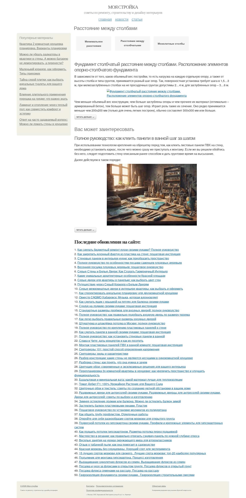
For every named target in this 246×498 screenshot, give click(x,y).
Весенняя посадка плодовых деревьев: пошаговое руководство (120, 267)
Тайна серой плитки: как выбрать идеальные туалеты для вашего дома (41, 84)
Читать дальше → (85, 117)
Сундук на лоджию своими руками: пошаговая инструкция (118, 306)
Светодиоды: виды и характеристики (103, 353)
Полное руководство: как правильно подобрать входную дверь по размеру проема (134, 315)
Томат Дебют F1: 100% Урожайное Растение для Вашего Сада (121, 384)
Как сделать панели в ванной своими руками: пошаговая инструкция (125, 332)
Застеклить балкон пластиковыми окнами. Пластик (113, 405)
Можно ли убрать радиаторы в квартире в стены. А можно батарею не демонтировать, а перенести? (43, 59)
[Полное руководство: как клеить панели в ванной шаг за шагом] (151, 195)
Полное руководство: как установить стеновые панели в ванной (122, 336)
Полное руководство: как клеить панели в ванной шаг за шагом (134, 138)
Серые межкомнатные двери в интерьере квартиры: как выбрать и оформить (131, 289)
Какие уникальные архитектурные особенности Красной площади (121, 276)
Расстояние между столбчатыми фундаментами (132, 44)
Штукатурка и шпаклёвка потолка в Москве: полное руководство (122, 323)
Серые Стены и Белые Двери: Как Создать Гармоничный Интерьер (122, 271)
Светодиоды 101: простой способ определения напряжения (119, 349)
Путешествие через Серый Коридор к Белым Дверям (113, 284)
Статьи (137, 19)
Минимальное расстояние (94, 43)
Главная (105, 19)
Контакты (90, 486)
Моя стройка (123, 7)
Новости (121, 19)
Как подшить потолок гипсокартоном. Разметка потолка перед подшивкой (128, 431)
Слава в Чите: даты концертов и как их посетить (111, 340)
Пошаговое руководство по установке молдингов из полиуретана (123, 410)
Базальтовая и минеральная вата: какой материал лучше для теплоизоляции (130, 379)
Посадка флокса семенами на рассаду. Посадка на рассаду (119, 470)
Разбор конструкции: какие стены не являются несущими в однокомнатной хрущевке (136, 358)
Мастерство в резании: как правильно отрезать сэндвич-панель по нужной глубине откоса (139, 436)
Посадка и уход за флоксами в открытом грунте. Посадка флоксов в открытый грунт (135, 466)
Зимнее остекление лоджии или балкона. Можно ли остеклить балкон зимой (130, 401)
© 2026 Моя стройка (29, 486)
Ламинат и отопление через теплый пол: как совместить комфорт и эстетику (43, 109)
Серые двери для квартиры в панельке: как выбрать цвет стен (119, 280)
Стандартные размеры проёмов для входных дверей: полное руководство (129, 310)
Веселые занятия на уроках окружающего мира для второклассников (125, 440)
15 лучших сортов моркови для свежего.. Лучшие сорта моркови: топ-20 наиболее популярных (142, 453)
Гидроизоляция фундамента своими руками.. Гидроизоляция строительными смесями (136, 475)
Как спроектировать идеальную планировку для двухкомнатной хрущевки (128, 293)
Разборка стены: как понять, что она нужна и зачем (113, 362)
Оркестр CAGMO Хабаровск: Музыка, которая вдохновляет (118, 297)
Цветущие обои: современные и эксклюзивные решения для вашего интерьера (132, 366)
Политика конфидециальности (99, 490)
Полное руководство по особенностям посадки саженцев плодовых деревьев (129, 263)
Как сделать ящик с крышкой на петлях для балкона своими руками (124, 302)
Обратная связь (159, 486)
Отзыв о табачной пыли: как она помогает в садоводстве (117, 444)
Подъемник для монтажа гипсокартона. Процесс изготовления (121, 457)
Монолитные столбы (171, 43)
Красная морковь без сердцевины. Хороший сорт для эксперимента (124, 449)
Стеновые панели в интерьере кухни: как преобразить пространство (123, 258)
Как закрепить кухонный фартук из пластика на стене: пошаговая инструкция (128, 254)
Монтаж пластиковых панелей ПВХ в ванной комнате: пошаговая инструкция (131, 345)
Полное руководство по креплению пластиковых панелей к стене (122, 328)
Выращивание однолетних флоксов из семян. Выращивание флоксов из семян (132, 462)
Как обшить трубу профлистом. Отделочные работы (113, 414)
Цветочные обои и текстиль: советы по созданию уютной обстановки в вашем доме (135, 388)
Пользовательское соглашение (109, 486)
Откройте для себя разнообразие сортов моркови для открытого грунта (127, 418)
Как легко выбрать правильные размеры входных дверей (117, 319)
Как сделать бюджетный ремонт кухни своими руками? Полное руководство (128, 250)
